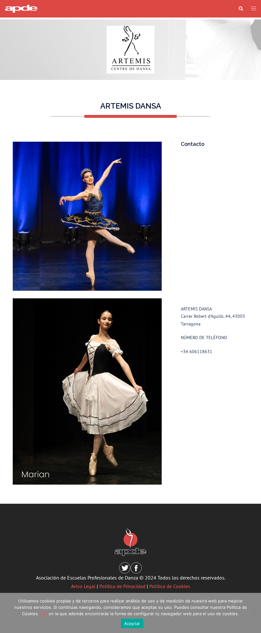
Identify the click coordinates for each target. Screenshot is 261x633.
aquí (43, 613)
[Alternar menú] (253, 9)
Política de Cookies (169, 586)
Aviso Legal (83, 586)
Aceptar (132, 623)
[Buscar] (240, 8)
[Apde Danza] (21, 8)
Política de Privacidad (122, 586)
